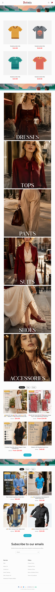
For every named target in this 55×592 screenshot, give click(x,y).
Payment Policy (31, 569)
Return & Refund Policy (33, 572)
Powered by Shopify (31, 589)
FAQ (4, 563)
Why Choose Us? (7, 575)
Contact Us (5, 569)
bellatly (25, 589)
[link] (15, 47)
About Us (5, 566)
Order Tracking (6, 572)
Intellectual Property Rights (9, 578)
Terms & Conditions (32, 575)
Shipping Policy (31, 566)
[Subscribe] (38, 552)
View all (27, 455)
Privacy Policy (31, 563)
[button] (2, 2)
